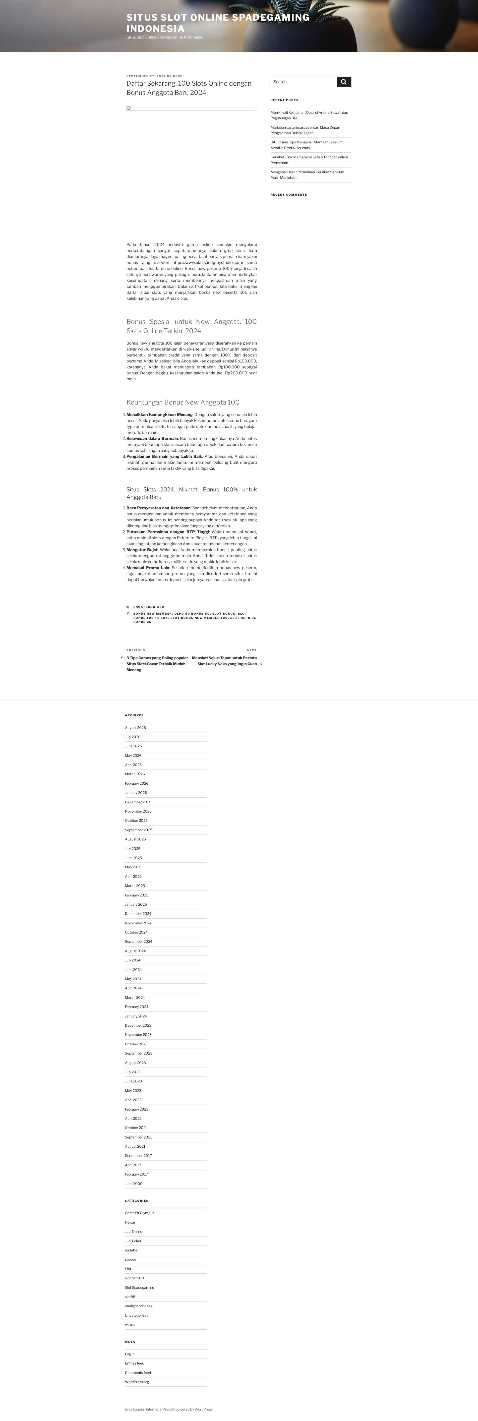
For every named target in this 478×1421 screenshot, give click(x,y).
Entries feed (134, 1363)
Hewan (130, 1222)
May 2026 (133, 755)
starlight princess (138, 1306)
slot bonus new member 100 (199, 618)
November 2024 (138, 923)
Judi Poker (133, 1241)
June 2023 (133, 1081)
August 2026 (135, 727)
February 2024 (136, 1007)
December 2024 (138, 913)
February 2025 (136, 895)
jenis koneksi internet (142, 1409)
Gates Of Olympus (139, 1213)
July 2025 (132, 848)
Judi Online (133, 1231)
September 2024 (138, 941)
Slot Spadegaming (139, 1287)
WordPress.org (137, 1382)
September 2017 (138, 1155)
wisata (130, 1324)
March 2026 (135, 774)
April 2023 (133, 1100)
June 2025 (133, 858)
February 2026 (136, 783)
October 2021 (136, 1127)
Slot (128, 1269)
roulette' (131, 1250)
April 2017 (133, 1165)
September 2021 (138, 1137)
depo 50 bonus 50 (192, 613)
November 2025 (138, 811)
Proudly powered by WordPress (188, 1409)
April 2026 (133, 765)
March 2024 (135, 997)
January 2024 (136, 1016)
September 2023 (138, 1053)
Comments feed (138, 1372)
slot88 (130, 1297)
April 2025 (133, 876)
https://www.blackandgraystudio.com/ (208, 262)
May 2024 (133, 979)
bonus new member (152, 613)
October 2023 (136, 1044)
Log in (129, 1354)
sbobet (130, 1259)
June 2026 (133, 746)
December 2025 (138, 802)
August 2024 (135, 951)
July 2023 (132, 1072)
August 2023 (135, 1063)
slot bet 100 (134, 1278)
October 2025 (136, 820)
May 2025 (133, 867)
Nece (177, 76)
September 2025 (138, 830)
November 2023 (138, 1034)
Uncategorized (149, 607)
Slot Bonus (224, 613)
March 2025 (135, 886)
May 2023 (133, 1090)
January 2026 (136, 792)
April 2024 (133, 988)
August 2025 (135, 839)
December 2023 (138, 1025)
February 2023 (136, 1109)
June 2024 (133, 969)
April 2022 (133, 1118)
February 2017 (136, 1174)
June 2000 (134, 1184)
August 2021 (135, 1146)
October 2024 (136, 932)
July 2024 (132, 960)
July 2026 (132, 737)
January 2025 (136, 904)
